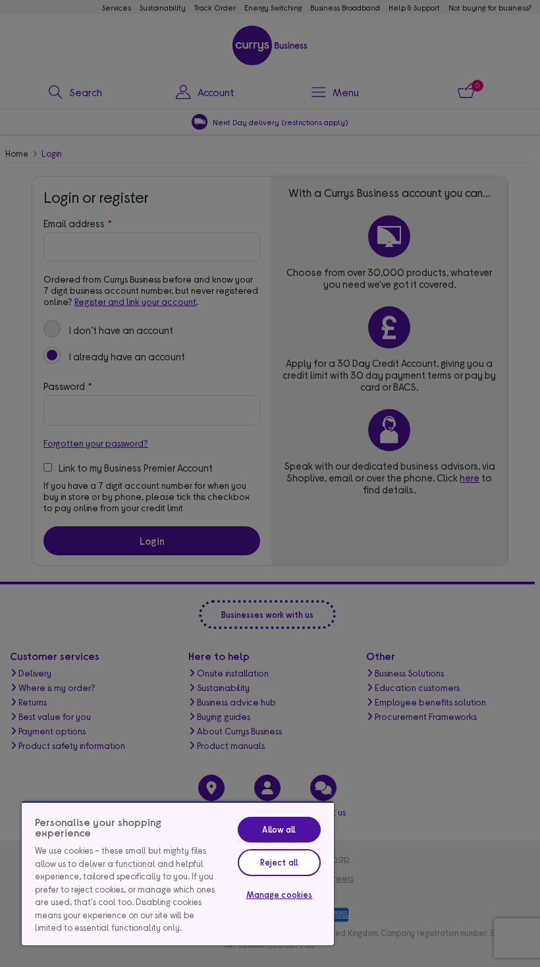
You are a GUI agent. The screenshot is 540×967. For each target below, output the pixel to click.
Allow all (279, 829)
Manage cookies (279, 894)
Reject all (279, 862)
